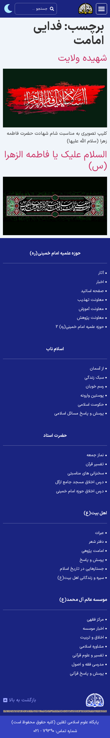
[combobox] (36, 9)
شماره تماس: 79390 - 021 (55, 731)
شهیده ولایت (82, 58)
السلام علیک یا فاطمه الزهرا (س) (55, 160)
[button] (101, 8)
